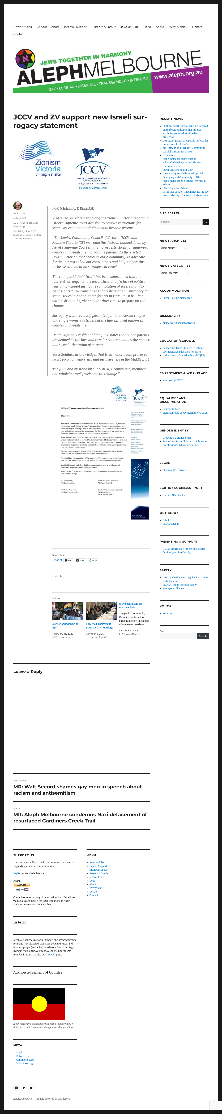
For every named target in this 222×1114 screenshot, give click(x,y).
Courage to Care (171, 409)
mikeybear (19, 213)
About (160, 27)
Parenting (19, 226)
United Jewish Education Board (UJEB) (184, 355)
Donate (197, 27)
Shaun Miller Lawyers (175, 470)
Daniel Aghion (21, 231)
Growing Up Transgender (177, 437)
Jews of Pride (130, 27)
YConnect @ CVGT (173, 380)
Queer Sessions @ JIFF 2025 (178, 169)
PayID (16, 873)
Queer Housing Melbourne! (178, 298)
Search (163, 631)
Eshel (166, 520)
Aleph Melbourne (22, 1098)
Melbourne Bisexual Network (179, 323)
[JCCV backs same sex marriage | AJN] (135, 619)
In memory (169, 155)
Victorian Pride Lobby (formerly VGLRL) (185, 412)
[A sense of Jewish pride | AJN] (67, 611)
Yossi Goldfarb (34, 234)
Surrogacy (19, 234)
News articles (22, 27)
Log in (19, 1052)
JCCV (34, 231)
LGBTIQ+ (18, 222)
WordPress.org (24, 1063)
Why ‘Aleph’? (178, 27)
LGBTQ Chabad (171, 523)
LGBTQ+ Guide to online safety (180, 584)
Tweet (58, 560)
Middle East (31, 222)
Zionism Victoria (22, 238)
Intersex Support (76, 27)
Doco (147, 27)
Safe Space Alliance (173, 588)
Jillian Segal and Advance (176, 188)
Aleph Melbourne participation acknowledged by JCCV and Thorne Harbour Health (182, 163)
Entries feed (22, 1056)
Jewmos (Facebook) (174, 495)
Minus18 (167, 613)
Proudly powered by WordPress (53, 1098)
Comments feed (25, 1059)
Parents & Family (104, 27)
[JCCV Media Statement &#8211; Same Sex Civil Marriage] (101, 611)
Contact (19, 34)
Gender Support (48, 27)
